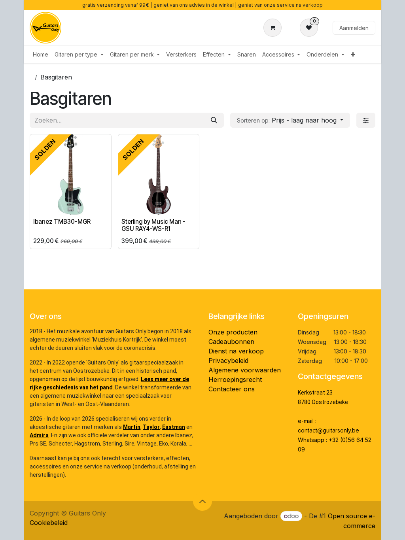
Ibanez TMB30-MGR (62, 221)
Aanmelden (354, 28)
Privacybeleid (228, 360)
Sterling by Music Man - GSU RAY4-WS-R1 (153, 225)
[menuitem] (40, 54)
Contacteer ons (231, 389)
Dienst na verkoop (236, 351)
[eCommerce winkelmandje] (274, 28)
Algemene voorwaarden (244, 370)
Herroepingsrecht (235, 379)
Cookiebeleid (49, 523)
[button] (290, 120)
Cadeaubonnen (231, 342)
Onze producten (232, 332)
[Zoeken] (214, 120)
